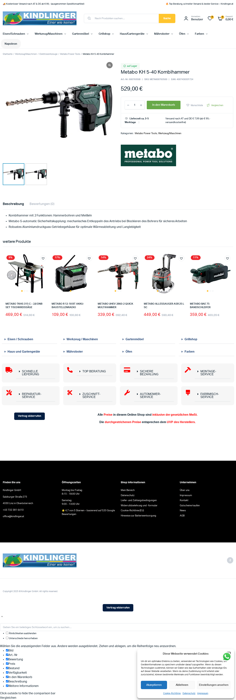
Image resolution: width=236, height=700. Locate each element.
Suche (167, 18)
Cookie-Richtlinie (172, 693)
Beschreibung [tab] (13, 204)
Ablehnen (182, 685)
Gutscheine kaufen (190, 505)
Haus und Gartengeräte (24, 351)
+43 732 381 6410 (13, 510)
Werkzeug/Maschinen (49, 33)
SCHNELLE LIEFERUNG (30, 373)
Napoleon (11, 43)
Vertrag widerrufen (29, 416)
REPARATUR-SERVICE (31, 395)
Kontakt (184, 500)
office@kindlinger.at (13, 516)
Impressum (202, 693)
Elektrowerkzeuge (48, 54)
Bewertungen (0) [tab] (42, 204)
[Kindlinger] (40, 18)
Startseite (8, 54)
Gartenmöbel (80, 33)
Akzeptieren (154, 685)
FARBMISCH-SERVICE (209, 395)
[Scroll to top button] (2, 616)
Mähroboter (161, 33)
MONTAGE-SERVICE (208, 373)
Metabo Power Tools (70, 54)
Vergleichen (217, 105)
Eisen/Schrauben (14, 33)
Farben (199, 33)
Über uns (185, 490)
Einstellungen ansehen (213, 685)
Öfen (182, 33)
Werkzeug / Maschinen (82, 339)
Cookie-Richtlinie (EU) (132, 510)
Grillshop (104, 33)
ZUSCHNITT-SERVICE (91, 395)
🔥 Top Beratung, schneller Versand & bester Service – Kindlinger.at (199, 4)
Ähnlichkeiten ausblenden (22, 633)
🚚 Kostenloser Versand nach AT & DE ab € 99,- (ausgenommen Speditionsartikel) (43, 4)
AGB (182, 516)
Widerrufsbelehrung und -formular (139, 505)
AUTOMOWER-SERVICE (150, 395)
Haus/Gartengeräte (132, 33)
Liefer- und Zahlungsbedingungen (139, 500)
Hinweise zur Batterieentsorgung (138, 516)
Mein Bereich (128, 490)
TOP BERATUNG (94, 371)
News (183, 510)
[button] (194, 105)
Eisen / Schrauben (20, 339)
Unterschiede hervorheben (23, 638)
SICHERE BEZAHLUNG (149, 373)
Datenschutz (189, 693)
